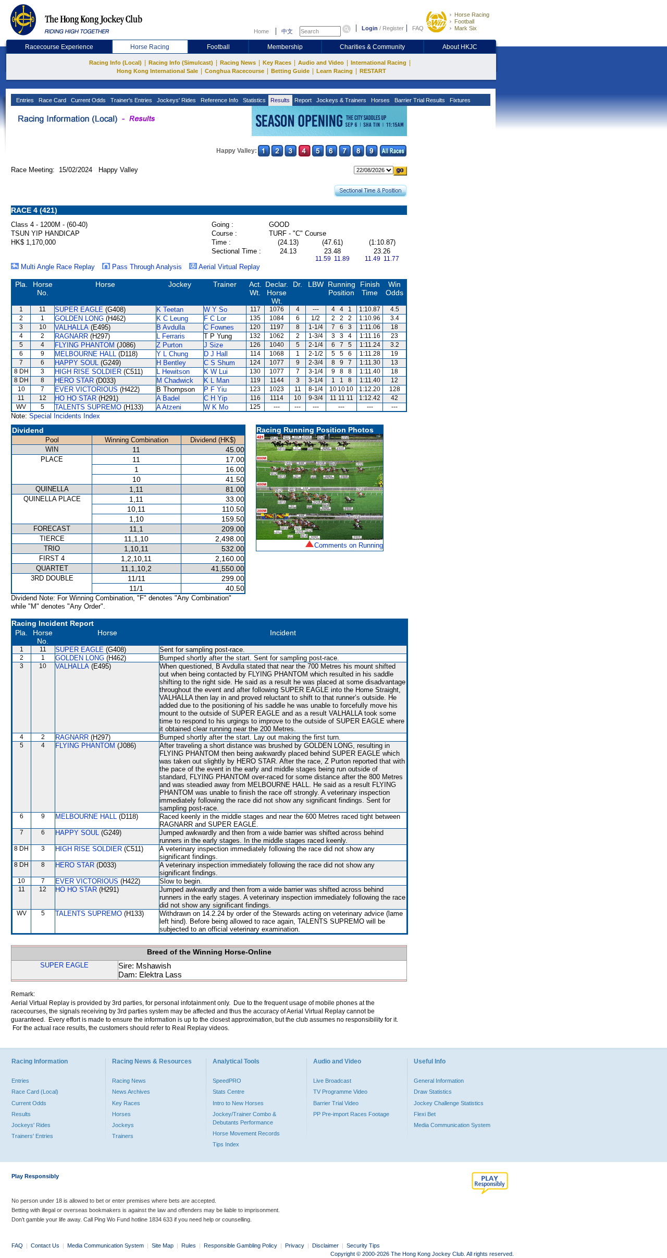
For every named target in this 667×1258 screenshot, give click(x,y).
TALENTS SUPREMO (88, 407)
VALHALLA (72, 327)
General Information (439, 1081)
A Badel (168, 398)
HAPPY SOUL (76, 363)
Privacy (294, 1245)
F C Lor (215, 318)
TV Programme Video (340, 1091)
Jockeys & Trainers (340, 100)
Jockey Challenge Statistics (449, 1103)
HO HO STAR (75, 398)
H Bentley (171, 363)
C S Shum (219, 363)
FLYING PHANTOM (85, 345)
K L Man (216, 380)
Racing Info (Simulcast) (181, 62)
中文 (287, 31)
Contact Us (45, 1245)
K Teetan (169, 309)
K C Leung (172, 318)
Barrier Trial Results (419, 100)
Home (261, 31)
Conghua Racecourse (234, 71)
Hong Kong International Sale (157, 71)
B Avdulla (170, 327)
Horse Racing (471, 14)
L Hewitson (173, 372)
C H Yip (215, 398)
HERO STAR (74, 380)
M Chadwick (174, 380)
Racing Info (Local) (115, 62)
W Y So (215, 309)
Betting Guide (290, 71)
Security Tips (363, 1245)
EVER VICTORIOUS (86, 389)
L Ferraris (170, 336)
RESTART (373, 71)
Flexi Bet (425, 1114)
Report (302, 100)
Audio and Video (321, 62)
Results (279, 100)
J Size (213, 345)
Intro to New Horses (238, 1103)
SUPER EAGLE (79, 309)
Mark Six (465, 28)
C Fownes (219, 327)
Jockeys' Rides (175, 100)
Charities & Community (372, 47)
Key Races (277, 62)
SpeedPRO (227, 1081)
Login (370, 28)
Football (464, 21)
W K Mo (216, 407)
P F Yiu (215, 389)
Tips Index (226, 1144)
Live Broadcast (332, 1081)
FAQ (418, 28)
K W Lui (216, 372)
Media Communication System (452, 1125)
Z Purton (169, 345)
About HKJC (459, 47)
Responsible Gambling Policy (240, 1245)
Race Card (51, 100)
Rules (189, 1245)
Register (393, 28)
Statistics (253, 100)
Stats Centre (228, 1091)
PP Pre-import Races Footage (351, 1114)
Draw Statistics (433, 1091)
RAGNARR (71, 336)
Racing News (238, 62)
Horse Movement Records (246, 1133)
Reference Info (218, 100)
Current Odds (87, 100)
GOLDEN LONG (79, 318)
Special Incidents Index (64, 416)
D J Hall (216, 354)
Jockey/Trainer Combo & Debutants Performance (244, 1118)
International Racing (378, 62)
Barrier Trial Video (336, 1103)
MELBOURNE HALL (85, 354)
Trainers (122, 1136)
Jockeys (123, 1125)
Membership (285, 47)
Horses (379, 100)
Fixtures (459, 100)
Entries (24, 100)
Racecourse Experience (59, 47)
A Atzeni (168, 407)
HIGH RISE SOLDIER (88, 372)
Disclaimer (325, 1245)
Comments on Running (348, 545)
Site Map (163, 1245)
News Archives (131, 1091)
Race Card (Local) (34, 1091)
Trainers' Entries (32, 1136)
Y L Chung (172, 354)
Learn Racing (334, 71)
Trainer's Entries (130, 100)
